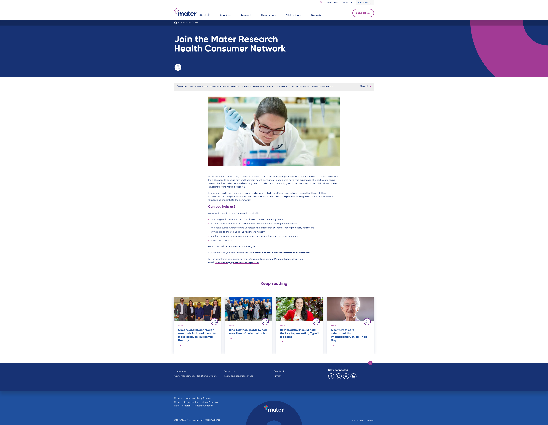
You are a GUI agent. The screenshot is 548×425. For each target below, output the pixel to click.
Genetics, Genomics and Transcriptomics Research (265, 86)
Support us (363, 13)
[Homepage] (175, 22)
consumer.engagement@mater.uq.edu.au (237, 262)
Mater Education (210, 402)
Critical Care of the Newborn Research (221, 86)
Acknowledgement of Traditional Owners (195, 376)
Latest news (332, 2)
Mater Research (182, 406)
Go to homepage (192, 12)
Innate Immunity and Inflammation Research (312, 86)
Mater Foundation (204, 406)
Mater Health (191, 402)
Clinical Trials (195, 86)
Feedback (279, 371)
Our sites (363, 3)
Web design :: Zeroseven (363, 421)
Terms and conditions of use (238, 376)
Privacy (277, 376)
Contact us (347, 2)
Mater (177, 402)
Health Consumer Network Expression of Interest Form (281, 253)
